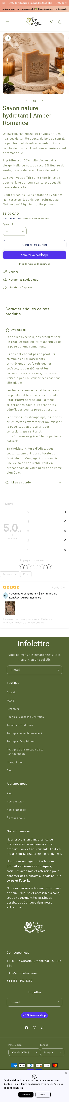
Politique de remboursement (24, 733)
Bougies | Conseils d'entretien (25, 716)
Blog (10, 770)
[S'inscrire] (58, 669)
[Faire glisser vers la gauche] (26, 100)
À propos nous (16, 817)
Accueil (11, 692)
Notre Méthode (16, 809)
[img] (11, 587)
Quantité (8, 224)
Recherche (13, 708)
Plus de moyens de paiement (34, 263)
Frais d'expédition (11, 218)
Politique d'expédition (21, 741)
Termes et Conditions (20, 725)
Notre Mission (15, 801)
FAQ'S (10, 700)
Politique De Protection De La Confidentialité (25, 752)
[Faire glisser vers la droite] (42, 100)
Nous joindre (15, 762)
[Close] (66, 1072)
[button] (7, 22)
